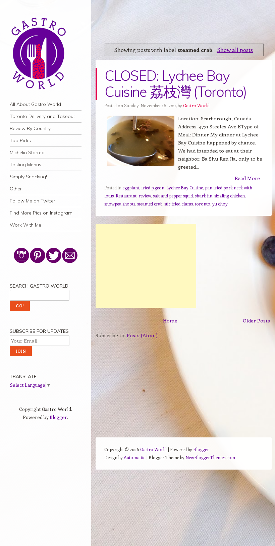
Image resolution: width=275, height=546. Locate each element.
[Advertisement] (146, 266)
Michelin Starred (27, 152)
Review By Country (30, 128)
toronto (202, 203)
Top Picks (20, 140)
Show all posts (235, 49)
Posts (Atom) (142, 335)
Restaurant (126, 195)
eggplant (130, 187)
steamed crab (149, 203)
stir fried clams (178, 203)
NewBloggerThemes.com (210, 457)
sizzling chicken (229, 195)
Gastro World (196, 105)
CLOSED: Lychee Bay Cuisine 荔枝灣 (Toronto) (176, 84)
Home (170, 320)
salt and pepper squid (173, 195)
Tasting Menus (25, 165)
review (145, 195)
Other (16, 189)
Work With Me (25, 225)
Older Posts (256, 320)
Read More (247, 178)
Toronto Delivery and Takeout (42, 116)
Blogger (58, 417)
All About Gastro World (35, 104)
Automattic (134, 457)
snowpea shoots (119, 203)
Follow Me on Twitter (32, 201)
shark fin (203, 195)
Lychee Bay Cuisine (184, 187)
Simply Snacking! (28, 177)
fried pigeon (152, 187)
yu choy (220, 203)
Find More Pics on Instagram (41, 213)
